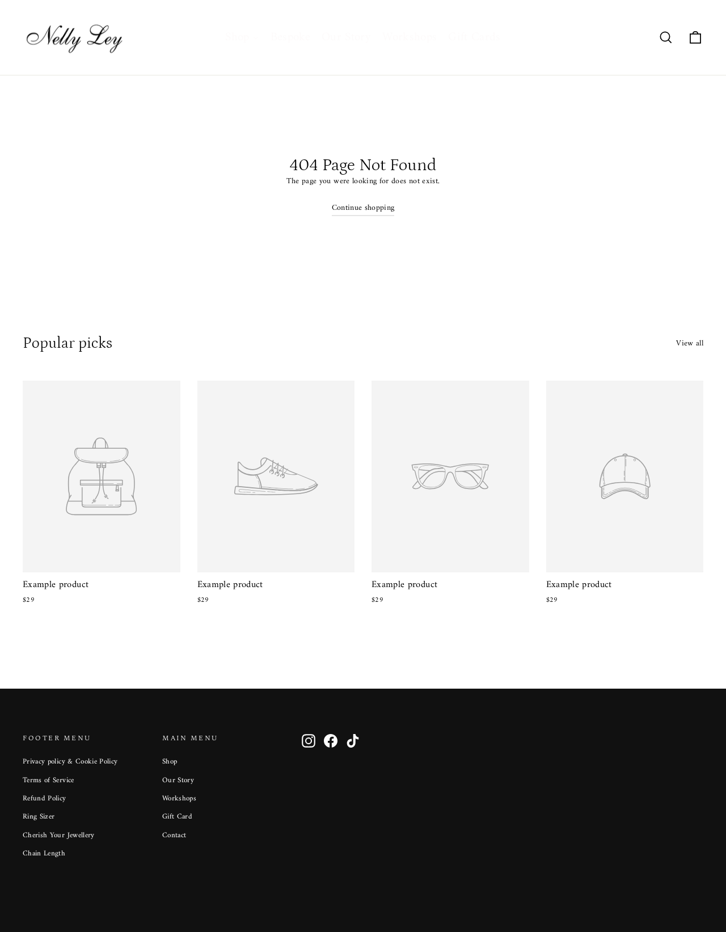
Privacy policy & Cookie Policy (70, 761)
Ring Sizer (39, 816)
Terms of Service (48, 780)
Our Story (178, 780)
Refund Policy (44, 798)
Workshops (179, 798)
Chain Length (44, 853)
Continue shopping (363, 208)
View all (689, 343)
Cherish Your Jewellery (59, 835)
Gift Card (177, 816)
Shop (169, 761)
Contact (174, 835)
